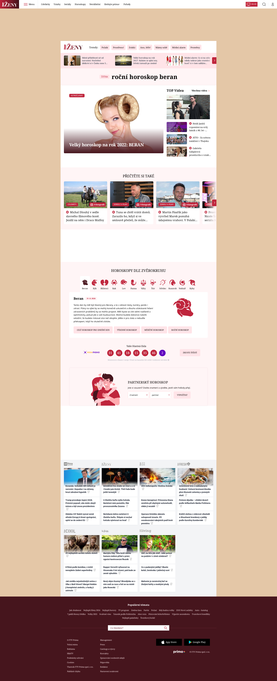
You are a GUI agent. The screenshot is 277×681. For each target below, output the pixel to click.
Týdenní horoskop (127, 330)
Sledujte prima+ (112, 4)
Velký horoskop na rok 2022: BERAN (106, 145)
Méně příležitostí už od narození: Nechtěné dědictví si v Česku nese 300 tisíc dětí (95, 61)
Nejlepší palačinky (130, 618)
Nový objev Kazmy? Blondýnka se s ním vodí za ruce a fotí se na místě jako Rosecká (119, 584)
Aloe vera (142, 614)
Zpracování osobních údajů (112, 658)
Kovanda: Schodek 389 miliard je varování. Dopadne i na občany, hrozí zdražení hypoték (80, 489)
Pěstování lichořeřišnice (159, 614)
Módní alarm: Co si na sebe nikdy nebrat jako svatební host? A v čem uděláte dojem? (197, 61)
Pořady (126, 4)
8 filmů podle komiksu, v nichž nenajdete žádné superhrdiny (79, 568)
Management (106, 640)
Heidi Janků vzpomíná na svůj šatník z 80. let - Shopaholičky (198, 128)
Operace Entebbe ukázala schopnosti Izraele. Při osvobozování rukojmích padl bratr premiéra (157, 518)
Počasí (154, 610)
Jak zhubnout (75, 610)
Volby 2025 (92, 614)
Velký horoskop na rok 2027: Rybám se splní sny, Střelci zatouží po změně (145, 60)
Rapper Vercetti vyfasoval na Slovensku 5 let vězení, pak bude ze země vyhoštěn (119, 570)
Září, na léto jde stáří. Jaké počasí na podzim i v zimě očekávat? (156, 554)
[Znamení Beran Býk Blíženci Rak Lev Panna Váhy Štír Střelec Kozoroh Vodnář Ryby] (138, 395)
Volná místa (72, 644)
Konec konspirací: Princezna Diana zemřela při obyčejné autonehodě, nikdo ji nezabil (157, 503)
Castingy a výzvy (107, 649)
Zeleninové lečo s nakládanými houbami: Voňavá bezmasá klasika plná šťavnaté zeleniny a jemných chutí (195, 490)
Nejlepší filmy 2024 (91, 610)
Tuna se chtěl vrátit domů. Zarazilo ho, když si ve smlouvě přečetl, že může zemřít (131, 218)
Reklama (71, 649)
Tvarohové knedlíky (201, 614)
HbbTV (70, 653)
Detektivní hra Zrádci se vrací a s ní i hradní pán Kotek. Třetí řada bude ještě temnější (119, 489)
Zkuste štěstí (190, 352)
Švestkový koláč (148, 618)
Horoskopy (80, 4)
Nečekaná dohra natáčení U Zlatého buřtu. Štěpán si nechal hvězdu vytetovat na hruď (117, 517)
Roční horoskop (180, 330)
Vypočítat (182, 395)
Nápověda (104, 662)
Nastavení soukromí (109, 671)
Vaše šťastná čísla (136, 346)
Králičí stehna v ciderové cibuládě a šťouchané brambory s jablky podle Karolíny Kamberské (194, 517)
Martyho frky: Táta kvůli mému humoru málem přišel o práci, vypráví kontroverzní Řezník (117, 556)
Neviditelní (94, 4)
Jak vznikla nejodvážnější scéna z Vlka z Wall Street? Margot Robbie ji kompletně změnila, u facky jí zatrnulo (81, 586)
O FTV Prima (72, 640)
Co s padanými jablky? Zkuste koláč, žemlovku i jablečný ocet (155, 568)
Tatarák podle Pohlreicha (124, 614)
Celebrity (45, 4)
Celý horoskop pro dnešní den (93, 330)
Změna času (136, 610)
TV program (123, 610)
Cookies (70, 662)
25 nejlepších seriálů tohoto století (81, 553)
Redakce (104, 667)
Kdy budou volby (166, 610)
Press (102, 644)
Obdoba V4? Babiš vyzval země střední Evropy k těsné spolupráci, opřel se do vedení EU (80, 517)
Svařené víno (105, 614)
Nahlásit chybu (73, 671)
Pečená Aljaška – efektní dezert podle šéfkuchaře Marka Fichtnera (194, 501)
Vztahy (57, 4)
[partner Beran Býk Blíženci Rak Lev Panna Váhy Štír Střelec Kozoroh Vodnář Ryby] (160, 395)
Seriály (67, 4)
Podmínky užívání (75, 658)
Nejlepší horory (109, 610)
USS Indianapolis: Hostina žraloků (156, 486)
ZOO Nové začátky (184, 610)
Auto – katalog (201, 610)
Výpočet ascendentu (181, 614)
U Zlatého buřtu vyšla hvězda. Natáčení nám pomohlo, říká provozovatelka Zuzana (116, 503)
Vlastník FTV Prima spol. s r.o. (80, 667)
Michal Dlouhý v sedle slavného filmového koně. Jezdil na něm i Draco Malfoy (85, 216)
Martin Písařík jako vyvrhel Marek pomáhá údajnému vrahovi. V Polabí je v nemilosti (176, 218)
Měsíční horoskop (154, 330)
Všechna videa (200, 90)
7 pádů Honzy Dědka (76, 614)
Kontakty (104, 653)
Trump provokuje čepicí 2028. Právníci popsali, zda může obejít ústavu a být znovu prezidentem (80, 503)
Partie (146, 610)
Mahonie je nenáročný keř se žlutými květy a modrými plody (155, 582)
